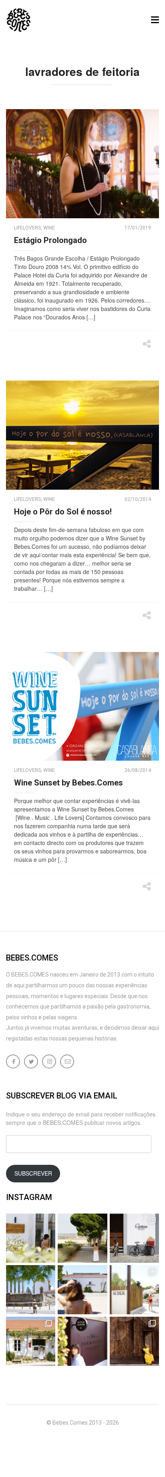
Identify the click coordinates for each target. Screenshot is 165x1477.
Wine (49, 228)
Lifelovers (27, 228)
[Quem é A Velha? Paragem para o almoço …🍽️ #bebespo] (30, 1341)
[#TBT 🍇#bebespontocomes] (82, 1238)
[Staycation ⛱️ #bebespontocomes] (134, 1289)
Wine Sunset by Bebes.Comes (68, 782)
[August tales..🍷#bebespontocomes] (134, 1238)
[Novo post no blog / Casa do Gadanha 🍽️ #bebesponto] (30, 1238)
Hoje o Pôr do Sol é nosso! (63, 511)
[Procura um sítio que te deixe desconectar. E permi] (134, 1341)
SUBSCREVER (33, 1173)
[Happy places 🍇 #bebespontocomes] (82, 1289)
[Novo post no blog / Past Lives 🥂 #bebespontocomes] (82, 1341)
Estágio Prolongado (50, 240)
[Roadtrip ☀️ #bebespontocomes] (30, 1289)
